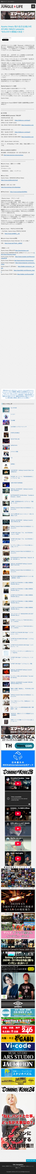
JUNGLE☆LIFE (12, 6)
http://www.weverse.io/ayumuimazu (13, 155)
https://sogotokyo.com (27, 125)
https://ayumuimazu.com (22, 250)
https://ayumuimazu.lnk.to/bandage (10, 187)
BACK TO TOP (31, 1160)
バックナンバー (16, 1166)
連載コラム (18, 1167)
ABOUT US (8, 1166)
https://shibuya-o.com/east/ (22, 120)
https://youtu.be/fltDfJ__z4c (12, 233)
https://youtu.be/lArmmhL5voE (9, 180)
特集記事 (23, 1166)
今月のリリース (29, 1166)
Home (3, 1166)
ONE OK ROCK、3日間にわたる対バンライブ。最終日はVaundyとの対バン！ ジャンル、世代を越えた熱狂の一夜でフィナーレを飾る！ (18, 396)
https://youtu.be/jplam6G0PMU (18, 191)
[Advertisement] (18, 294)
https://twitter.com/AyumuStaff (25, 274)
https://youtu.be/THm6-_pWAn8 (13, 243)
